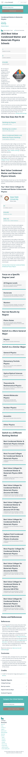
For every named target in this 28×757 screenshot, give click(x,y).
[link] (14, 23)
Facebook (4, 740)
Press (2, 726)
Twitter (3, 737)
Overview (3, 22)
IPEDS (8, 626)
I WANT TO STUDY (6, 702)
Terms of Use (4, 743)
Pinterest (3, 739)
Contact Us (3, 727)
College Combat (5, 160)
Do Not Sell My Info (5, 748)
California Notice (5, 747)
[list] (14, 23)
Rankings (3, 23)
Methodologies (4, 732)
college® (4, 721)
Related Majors (5, 26)
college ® (8, 2)
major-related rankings (13, 150)
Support (2, 729)
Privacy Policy (4, 745)
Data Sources (3, 730)
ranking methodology (20, 113)
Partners (3, 735)
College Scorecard (21, 636)
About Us (3, 724)
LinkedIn (3, 742)
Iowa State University (14, 198)
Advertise (3, 734)
